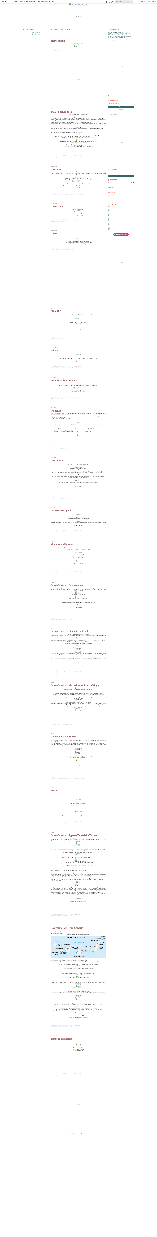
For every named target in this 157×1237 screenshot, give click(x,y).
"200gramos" (63, 1004)
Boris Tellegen (87, 183)
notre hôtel (57, 697)
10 (84, 1133)
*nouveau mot (94, 815)
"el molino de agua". (72, 876)
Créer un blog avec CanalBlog (114, 40)
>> (88, 1133)
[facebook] (106, 2)
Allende (59, 1009)
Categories (63, 30)
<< (68, 1133)
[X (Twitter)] (109, 2)
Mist (91, 179)
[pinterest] (112, 2)
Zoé (65, 1008)
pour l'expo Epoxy (70, 173)
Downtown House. (91, 963)
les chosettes (54, 30)
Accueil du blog (111, 38)
